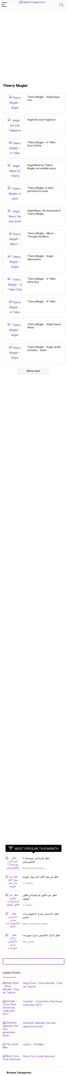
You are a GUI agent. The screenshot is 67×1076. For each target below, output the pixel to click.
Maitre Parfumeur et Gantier (35, 924)
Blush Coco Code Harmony (39, 1056)
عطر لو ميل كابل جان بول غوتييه (41, 876)
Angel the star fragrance (41, 119)
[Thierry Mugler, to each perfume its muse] (15, 193)
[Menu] (4, 5)
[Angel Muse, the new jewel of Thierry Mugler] (15, 216)
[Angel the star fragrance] (15, 125)
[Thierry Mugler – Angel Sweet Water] (15, 330)
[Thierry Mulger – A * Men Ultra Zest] (15, 284)
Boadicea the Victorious (33, 868)
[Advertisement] (33, 45)
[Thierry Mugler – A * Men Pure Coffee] (15, 148)
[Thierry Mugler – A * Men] (15, 307)
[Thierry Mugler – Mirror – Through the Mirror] (15, 239)
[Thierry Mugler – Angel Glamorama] (15, 261)
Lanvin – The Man (33, 1044)
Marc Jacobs (28, 942)
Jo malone (27, 905)
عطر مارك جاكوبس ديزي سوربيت (41, 935)
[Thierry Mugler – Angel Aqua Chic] (15, 102)
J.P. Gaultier (28, 883)
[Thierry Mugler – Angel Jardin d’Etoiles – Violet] (15, 352)
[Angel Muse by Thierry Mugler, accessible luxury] (15, 171)
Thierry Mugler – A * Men (41, 301)
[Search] (61, 5)
